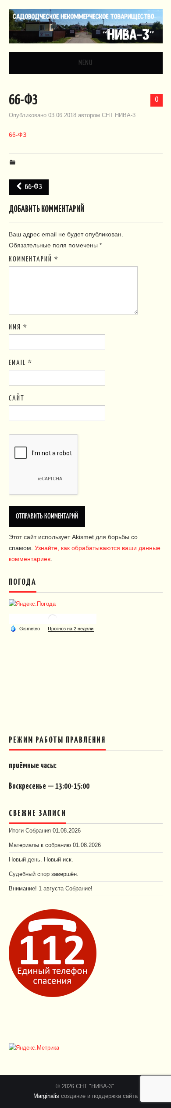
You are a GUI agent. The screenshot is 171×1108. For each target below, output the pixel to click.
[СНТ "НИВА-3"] (86, 25)
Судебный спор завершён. (43, 874)
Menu (85, 63)
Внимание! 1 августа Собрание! (51, 889)
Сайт (17, 398)
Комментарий (34, 259)
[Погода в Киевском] (52, 618)
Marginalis (46, 1096)
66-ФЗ (17, 134)
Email (20, 363)
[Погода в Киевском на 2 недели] (71, 629)
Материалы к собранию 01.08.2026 (55, 845)
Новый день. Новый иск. (41, 860)
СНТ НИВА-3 (118, 115)
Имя (18, 327)
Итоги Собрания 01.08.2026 (45, 831)
